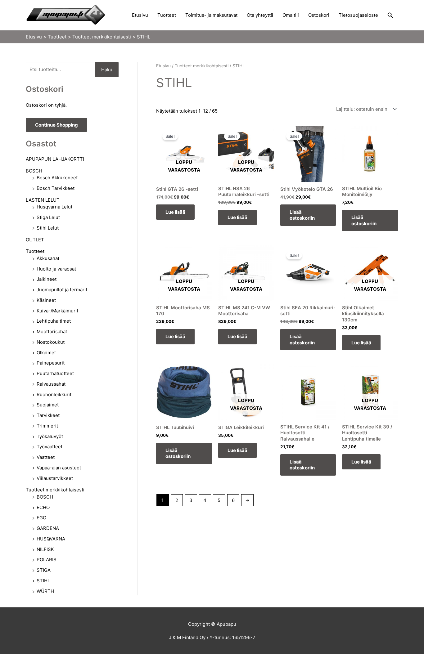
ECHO (43, 507)
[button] (390, 15)
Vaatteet (46, 457)
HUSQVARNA (51, 539)
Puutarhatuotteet (55, 373)
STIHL (43, 581)
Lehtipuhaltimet (54, 321)
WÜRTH (45, 591)
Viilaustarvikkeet (55, 478)
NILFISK (45, 549)
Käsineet (46, 300)
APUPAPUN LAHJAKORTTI (55, 159)
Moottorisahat (52, 331)
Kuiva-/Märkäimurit (57, 311)
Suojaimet (48, 405)
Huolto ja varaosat (56, 269)
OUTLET (35, 240)
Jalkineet (46, 279)
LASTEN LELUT (43, 200)
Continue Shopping (56, 125)
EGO (41, 518)
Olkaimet (46, 353)
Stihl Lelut (48, 228)
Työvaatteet (49, 447)
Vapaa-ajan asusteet (59, 468)
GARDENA (48, 528)
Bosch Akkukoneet (57, 178)
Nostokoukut (51, 342)
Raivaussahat (51, 384)
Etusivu (140, 15)
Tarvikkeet (48, 415)
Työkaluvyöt (50, 436)
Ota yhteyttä (260, 15)
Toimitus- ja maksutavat (211, 15)
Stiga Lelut (48, 217)
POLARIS (46, 559)
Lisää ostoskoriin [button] (302, 215)
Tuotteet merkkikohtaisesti (55, 490)
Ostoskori (318, 15)
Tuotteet (166, 15)
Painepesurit (51, 363)
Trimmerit (47, 426)
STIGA (44, 570)
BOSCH (34, 171)
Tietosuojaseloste (358, 15)
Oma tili (290, 15)
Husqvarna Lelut (54, 207)
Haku (106, 70)
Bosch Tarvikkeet (55, 188)
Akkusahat (48, 258)
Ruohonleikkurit (54, 394)
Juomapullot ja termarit (62, 290)
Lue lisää (175, 212)
